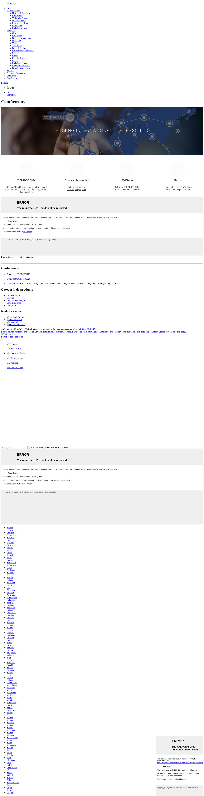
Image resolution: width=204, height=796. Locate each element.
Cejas (14, 33)
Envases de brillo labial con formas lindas (53, 332)
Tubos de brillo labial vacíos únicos (142, 332)
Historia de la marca (21, 13)
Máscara (16, 53)
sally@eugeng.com (76, 187)
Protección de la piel (21, 65)
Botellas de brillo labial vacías (113, 332)
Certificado (17, 15)
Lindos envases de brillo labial (172, 332)
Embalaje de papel (20, 63)
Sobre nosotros (13, 10)
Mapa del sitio (79, 329)
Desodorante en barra (21, 68)
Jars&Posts (17, 45)
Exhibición (17, 25)
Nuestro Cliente (19, 20)
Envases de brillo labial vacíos (85, 332)
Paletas (15, 60)
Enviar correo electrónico (12, 337)
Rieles (15, 55)
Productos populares (62, 329)
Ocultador (16, 40)
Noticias (10, 70)
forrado (18, 319)
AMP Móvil (92, 329)
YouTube (21, 324)
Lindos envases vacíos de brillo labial (17, 332)
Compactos (17, 35)
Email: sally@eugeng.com (18, 279)
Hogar (9, 8)
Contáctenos (12, 78)
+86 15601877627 (15, 367)
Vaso (14, 43)
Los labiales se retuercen (23, 50)
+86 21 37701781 (14, 349)
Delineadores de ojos (21, 38)
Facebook (21, 317)
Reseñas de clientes (20, 23)
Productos (11, 30)
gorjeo (17, 322)
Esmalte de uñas (19, 58)
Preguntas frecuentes (16, 73)
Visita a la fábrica (19, 18)
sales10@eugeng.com (76, 189)
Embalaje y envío (19, 28)
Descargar (11, 75)
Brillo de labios (19, 48)
